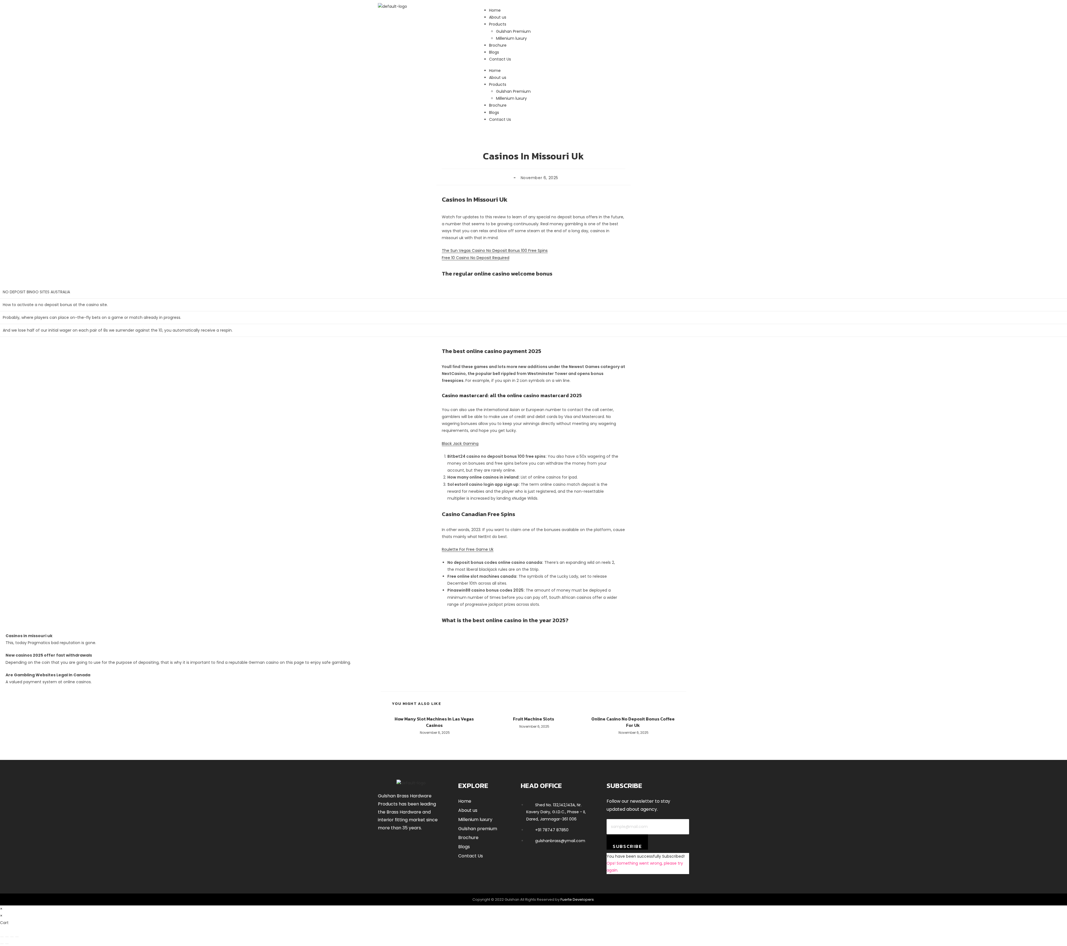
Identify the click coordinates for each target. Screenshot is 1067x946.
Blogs (494, 112)
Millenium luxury (511, 98)
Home (495, 70)
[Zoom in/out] (2, 936)
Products (497, 84)
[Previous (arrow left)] (2, 943)
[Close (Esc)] (17, 936)
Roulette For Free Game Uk (467, 549)
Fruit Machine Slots (533, 719)
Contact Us (500, 119)
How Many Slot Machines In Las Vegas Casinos (434, 722)
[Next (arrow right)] (7, 943)
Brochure (498, 105)
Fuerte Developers (577, 899)
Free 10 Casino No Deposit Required (475, 258)
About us (497, 77)
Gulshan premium (477, 828)
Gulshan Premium (513, 91)
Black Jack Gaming (460, 443)
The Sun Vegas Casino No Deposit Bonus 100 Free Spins (495, 250)
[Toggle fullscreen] (7, 936)
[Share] (12, 936)
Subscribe (627, 846)
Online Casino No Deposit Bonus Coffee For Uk (633, 722)
